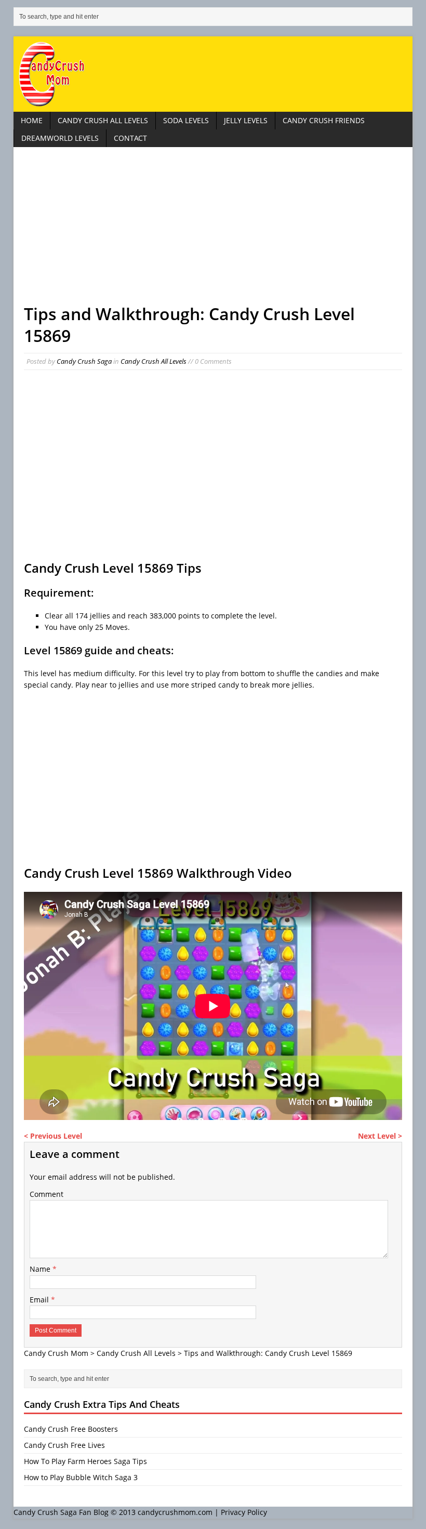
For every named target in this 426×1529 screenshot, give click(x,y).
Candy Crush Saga (84, 361)
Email (40, 1299)
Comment (46, 1194)
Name (41, 1269)
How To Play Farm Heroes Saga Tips (85, 1461)
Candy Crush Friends (324, 120)
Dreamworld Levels (60, 138)
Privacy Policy (244, 1512)
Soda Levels (186, 120)
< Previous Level (53, 1136)
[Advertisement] (213, 230)
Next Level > (380, 1136)
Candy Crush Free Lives (64, 1445)
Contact (130, 138)
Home (32, 120)
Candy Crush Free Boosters (71, 1429)
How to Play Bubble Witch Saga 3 (81, 1477)
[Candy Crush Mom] (213, 74)
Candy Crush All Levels (103, 120)
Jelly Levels (246, 120)
